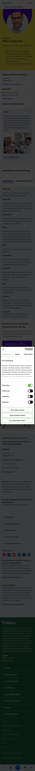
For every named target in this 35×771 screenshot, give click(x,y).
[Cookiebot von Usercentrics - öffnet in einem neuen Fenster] (25, 349)
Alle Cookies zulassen (17, 410)
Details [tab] (17, 354)
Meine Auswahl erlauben (17, 415)
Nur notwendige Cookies (17, 420)
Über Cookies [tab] (28, 354)
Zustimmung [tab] (6, 354)
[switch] (30, 391)
